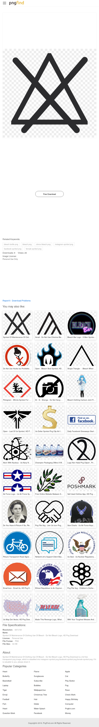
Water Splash (39, 708)
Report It (6, 300)
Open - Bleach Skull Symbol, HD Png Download (54, 368)
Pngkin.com (70, 708)
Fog (66, 685)
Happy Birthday (71, 699)
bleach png (27, 244)
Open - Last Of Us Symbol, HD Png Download (21, 431)
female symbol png (33, 248)
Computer (69, 703)
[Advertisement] (49, 31)
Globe (36, 703)
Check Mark (70, 694)
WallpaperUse (40, 690)
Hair (35, 699)
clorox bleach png (43, 244)
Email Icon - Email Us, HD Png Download (19, 588)
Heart (5, 671)
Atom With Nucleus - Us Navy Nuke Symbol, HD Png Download (28, 462)
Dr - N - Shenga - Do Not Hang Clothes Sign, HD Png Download (61, 400)
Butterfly (6, 676)
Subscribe (38, 680)
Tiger (5, 690)
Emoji (5, 694)
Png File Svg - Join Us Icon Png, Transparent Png (55, 525)
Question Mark (9, 713)
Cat (66, 676)
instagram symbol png (64, 244)
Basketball (7, 680)
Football (6, 699)
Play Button (70, 680)
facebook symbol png (12, 248)
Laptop (5, 685)
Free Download (49, 194)
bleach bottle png (11, 244)
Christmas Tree (40, 694)
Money (68, 713)
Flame (36, 671)
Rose (67, 690)
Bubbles (37, 685)
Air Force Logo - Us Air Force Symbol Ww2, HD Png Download (28, 494)
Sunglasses (39, 676)
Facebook (38, 713)
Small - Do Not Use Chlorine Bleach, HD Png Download (57, 337)
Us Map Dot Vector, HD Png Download (18, 619)
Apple (67, 671)
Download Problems (21, 300)
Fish (4, 703)
